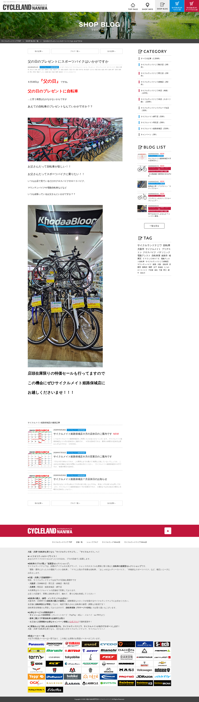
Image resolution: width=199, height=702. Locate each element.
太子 (155, 267)
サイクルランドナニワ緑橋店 (157, 261)
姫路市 (165, 255)
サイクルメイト (153, 249)
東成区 (160, 267)
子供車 (150, 270)
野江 (165, 270)
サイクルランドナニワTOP (11, 41)
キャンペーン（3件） (149, 134)
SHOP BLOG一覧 (32, 41)
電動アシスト (143, 255)
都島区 (144, 267)
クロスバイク (149, 252)
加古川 (142, 273)
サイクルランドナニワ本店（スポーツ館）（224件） (156, 100)
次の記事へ (111, 51)
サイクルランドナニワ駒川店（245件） (154, 66)
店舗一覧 (79, 542)
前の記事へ (39, 51)
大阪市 (140, 249)
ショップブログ (92, 542)
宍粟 (160, 270)
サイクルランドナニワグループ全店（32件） (155, 109)
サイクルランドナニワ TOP (62, 542)
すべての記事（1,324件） (151, 58)
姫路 (154, 264)
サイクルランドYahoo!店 (111, 542)
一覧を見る (154, 226)
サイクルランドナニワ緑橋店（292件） (154, 83)
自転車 (166, 245)
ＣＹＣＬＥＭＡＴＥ (151, 258)
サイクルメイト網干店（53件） (153, 116)
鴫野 (150, 267)
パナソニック (163, 252)
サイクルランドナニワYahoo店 (135, 542)
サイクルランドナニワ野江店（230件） (154, 74)
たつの (166, 267)
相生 (156, 270)
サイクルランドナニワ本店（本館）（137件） (155, 92)
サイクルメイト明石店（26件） (153, 122)
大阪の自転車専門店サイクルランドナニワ (99, 699)
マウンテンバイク (144, 264)
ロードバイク (142, 270)
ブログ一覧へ (75, 51)
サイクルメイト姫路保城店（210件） (155, 129)
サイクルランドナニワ (149, 245)
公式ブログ (74, 622)
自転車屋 (156, 255)
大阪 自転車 (162, 264)
